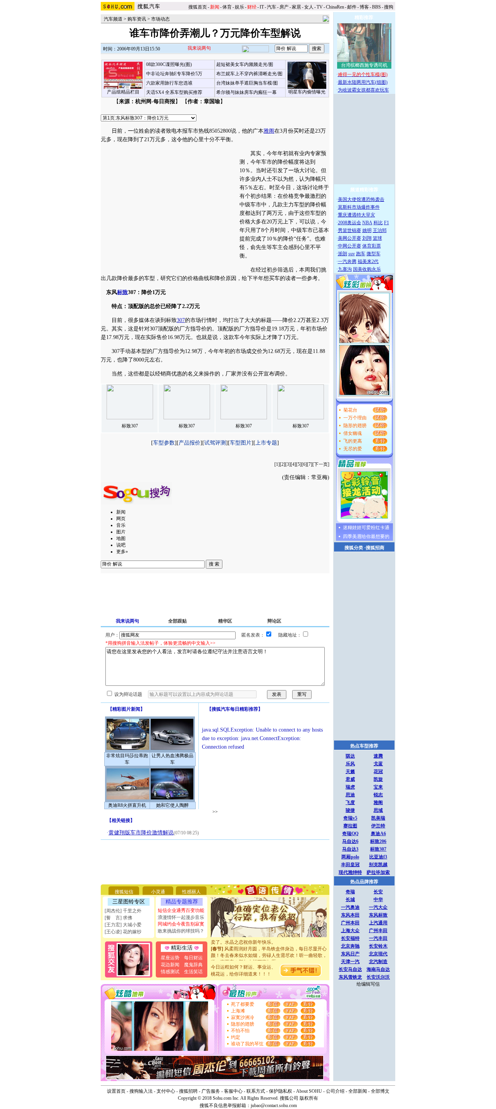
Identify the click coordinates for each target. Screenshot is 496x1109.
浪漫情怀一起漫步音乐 (181, 917)
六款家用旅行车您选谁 (169, 83)
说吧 (121, 545)
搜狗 (389, 7)
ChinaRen (335, 7)
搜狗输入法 (141, 1091)
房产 (284, 7)
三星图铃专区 (128, 902)
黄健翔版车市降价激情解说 (141, 833)
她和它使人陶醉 (172, 805)
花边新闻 (170, 964)
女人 (308, 7)
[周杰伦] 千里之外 (123, 910)
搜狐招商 (375, 547)
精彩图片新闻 (126, 709)
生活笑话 (193, 971)
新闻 (121, 512)
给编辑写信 (368, 984)
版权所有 (309, 1098)
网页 (121, 518)
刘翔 (367, 238)
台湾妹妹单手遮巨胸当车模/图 (247, 83)
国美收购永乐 (367, 269)
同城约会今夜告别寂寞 (181, 924)
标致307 (130, 426)
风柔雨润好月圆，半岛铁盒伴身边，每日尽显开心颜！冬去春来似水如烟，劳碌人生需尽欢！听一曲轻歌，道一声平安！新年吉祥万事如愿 (269, 950)
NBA (367, 222)
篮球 (377, 238)
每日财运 (193, 957)
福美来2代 (368, 261)
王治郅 (380, 230)
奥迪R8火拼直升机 (127, 805)
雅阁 (269, 131)
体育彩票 (371, 246)
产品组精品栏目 (123, 92)
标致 (122, 292)
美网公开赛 (349, 238)
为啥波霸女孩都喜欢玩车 (363, 90)
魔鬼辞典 (193, 964)
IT (262, 7)
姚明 (367, 230)
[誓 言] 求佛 (118, 917)
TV (320, 7)
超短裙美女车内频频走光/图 (244, 64)
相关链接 (121, 820)
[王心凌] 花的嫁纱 (123, 931)
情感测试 (170, 971)
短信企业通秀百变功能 (181, 910)
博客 (364, 7)
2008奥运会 (349, 222)
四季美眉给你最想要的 (366, 536)
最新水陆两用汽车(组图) (363, 82)
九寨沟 (345, 269)
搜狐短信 (124, 891)
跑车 (360, 253)
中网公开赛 (349, 246)
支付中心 (166, 1091)
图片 (121, 532)
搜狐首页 (197, 7)
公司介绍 (335, 1091)
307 (181, 320)
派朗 (342, 253)
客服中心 (233, 1091)
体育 (227, 7)
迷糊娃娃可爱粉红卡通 (366, 527)
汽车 (271, 7)
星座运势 (170, 957)
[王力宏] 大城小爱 (123, 924)
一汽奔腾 (347, 261)
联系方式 (255, 1091)
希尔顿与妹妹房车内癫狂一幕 (246, 92)
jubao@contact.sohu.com (274, 1105)
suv (351, 253)
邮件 (351, 7)
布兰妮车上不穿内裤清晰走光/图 (249, 73)
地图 (121, 538)
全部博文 (380, 1091)
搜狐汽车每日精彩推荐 (235, 709)
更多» (122, 551)
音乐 (121, 525)
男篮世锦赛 (349, 230)
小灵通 (158, 891)
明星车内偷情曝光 (307, 92)
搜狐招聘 (188, 1091)
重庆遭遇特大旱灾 (356, 215)
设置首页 (116, 1091)
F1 (386, 222)
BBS (376, 7)
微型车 (374, 253)
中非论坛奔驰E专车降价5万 (174, 73)
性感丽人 (191, 891)
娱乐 (239, 7)
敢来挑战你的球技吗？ (181, 931)
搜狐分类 (353, 547)
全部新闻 (357, 1091)
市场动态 (160, 19)
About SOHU (309, 1091)
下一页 (321, 464)
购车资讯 (136, 19)
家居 (296, 7)
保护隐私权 (280, 1091)
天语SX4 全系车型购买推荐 (174, 92)
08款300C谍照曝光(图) (169, 64)
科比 (378, 222)
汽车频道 (113, 19)
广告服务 (211, 1091)
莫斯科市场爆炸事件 (359, 207)
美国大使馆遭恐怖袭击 (361, 199)
